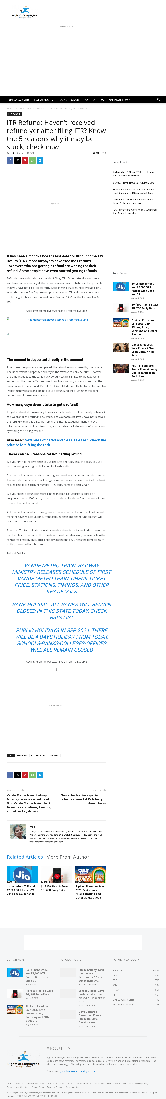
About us (20, 1083)
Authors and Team (118, 99)
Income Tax (22, 755)
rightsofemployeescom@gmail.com (77, 1071)
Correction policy (83, 1083)
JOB (102, 99)
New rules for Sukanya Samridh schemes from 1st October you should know (83, 799)
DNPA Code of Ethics (116, 1083)
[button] (158, 100)
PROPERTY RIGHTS (43, 99)
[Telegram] (40, 160)
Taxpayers (54, 755)
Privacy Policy (38, 1087)
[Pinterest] (25, 160)
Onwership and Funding (18, 1087)
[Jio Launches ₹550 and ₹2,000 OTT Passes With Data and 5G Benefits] (22, 876)
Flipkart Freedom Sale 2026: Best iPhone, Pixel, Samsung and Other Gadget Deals (89, 892)
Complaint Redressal (75, 1087)
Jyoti (12, 153)
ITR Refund (41, 755)
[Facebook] (10, 160)
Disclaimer (99, 1083)
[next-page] (14, 904)
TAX (86, 99)
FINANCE (62, 99)
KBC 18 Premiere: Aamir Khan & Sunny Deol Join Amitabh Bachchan (135, 211)
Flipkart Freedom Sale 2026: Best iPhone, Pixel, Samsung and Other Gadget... (144, 327)
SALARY (75, 99)
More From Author (67, 857)
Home (9, 108)
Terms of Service (54, 1087)
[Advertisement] (66, 35)
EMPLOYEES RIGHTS (19, 99)
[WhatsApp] (32, 160)
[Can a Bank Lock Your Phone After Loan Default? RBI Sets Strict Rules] (121, 348)
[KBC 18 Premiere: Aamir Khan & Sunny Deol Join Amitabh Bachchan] (121, 369)
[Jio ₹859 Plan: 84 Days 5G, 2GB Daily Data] (56, 876)
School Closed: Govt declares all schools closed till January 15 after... (92, 996)
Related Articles (25, 857)
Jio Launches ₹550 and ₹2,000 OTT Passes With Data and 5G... (142, 289)
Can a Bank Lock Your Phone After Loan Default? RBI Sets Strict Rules (133, 201)
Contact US (52, 1083)
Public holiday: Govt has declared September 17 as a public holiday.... (91, 975)
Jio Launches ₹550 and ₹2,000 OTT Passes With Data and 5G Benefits (22, 890)
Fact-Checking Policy (138, 1083)
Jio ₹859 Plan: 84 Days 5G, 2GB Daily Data (54, 888)
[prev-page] (9, 904)
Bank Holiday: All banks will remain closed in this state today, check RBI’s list (61, 611)
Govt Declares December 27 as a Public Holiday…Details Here (90, 1017)
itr (32, 755)
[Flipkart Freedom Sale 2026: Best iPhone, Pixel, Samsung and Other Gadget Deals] (90, 876)
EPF (94, 99)
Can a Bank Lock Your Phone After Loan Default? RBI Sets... (142, 350)
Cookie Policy (66, 1083)
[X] (17, 160)
